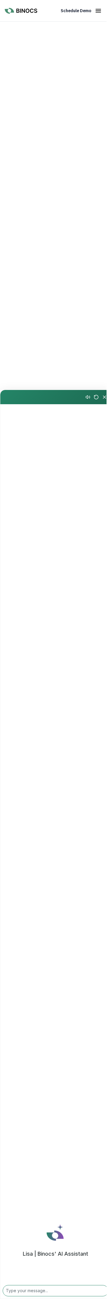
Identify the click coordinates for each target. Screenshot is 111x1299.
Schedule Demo (76, 10)
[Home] (24, 11)
